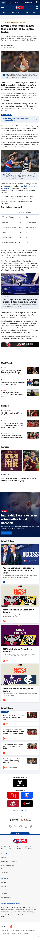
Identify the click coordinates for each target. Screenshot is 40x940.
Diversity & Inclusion (7, 869)
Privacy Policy (19, 847)
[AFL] (3, 3)
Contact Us (4, 872)
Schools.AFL (4, 893)
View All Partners (18, 810)
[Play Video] (20, 284)
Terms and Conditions (17, 930)
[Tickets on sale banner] (20, 344)
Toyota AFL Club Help (7, 865)
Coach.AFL (4, 886)
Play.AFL (3, 882)
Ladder (27, 13)
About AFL (4, 857)
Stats (35, 13)
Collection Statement (29, 847)
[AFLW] (10, 3)
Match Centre (16, 13)
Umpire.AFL (4, 890)
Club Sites (28, 2)
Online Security (23, 933)
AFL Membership (6, 897)
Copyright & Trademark (8, 933)
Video (5, 13)
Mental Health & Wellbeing (9, 861)
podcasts (8, 474)
